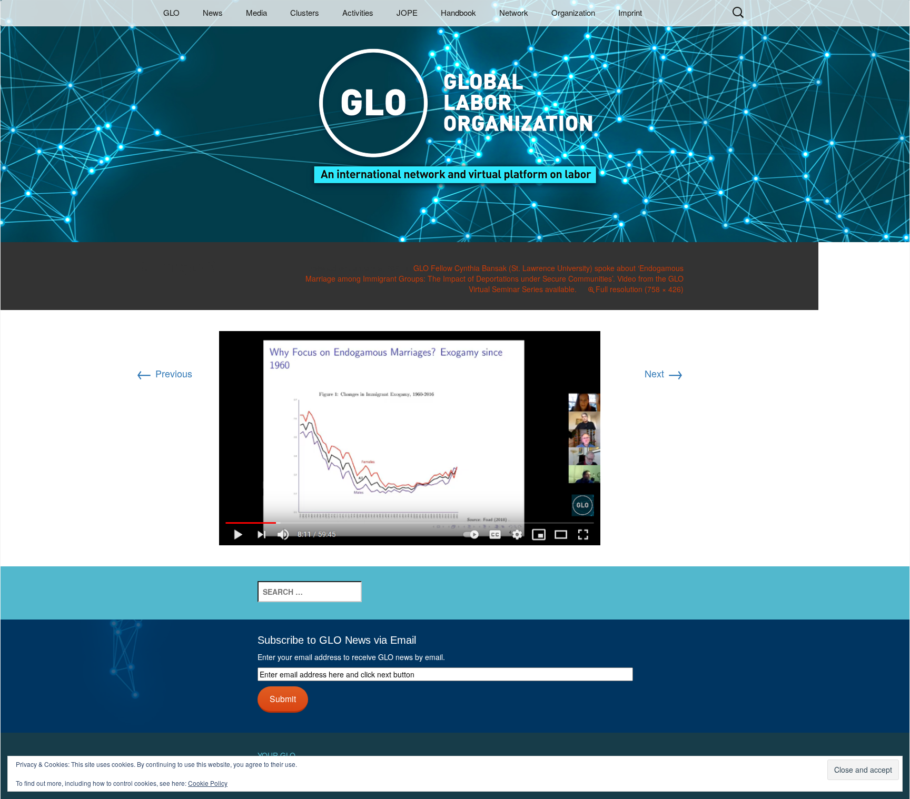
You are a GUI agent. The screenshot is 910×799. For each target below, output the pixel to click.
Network (513, 12)
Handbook (458, 12)
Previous (164, 373)
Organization (573, 12)
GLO (171, 12)
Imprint (630, 12)
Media (256, 12)
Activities (357, 12)
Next (664, 373)
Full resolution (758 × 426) (640, 289)
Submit (283, 698)
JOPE (407, 12)
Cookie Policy (208, 782)
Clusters (304, 12)
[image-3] (409, 436)
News (213, 12)
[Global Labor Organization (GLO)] (455, 108)
